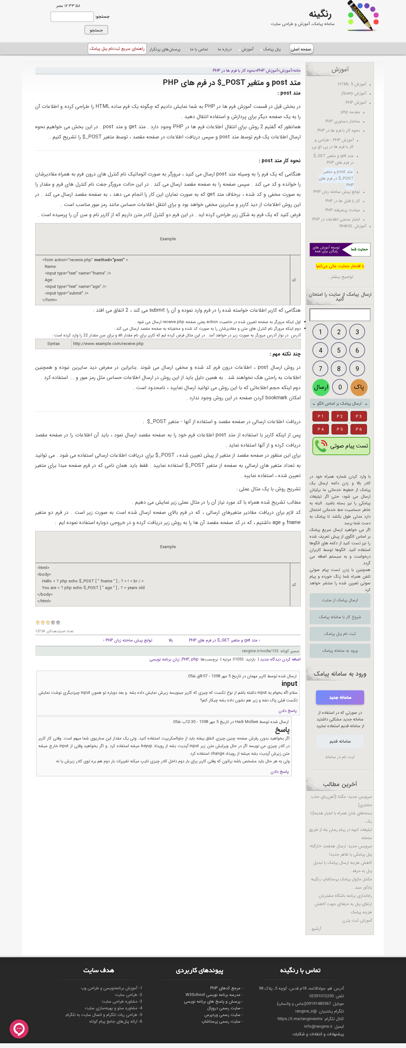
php (195, 659)
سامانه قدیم (340, 741)
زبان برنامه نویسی (164, 659)
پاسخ (282, 729)
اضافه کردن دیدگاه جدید (280, 659)
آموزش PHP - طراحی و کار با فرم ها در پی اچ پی (333, 143)
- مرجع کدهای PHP (226, 988)
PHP (185, 659)
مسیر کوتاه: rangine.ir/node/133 (270, 651)
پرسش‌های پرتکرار (164, 49)
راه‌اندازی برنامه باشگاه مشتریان (345, 895)
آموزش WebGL (352, 226)
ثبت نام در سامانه (340, 757)
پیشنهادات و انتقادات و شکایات (318, 1034)
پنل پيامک (272, 49)
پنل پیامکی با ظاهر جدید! (350, 854)
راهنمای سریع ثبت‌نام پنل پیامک (117, 48)
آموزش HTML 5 (352, 84)
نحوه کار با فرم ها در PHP (234, 70)
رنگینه (320, 14)
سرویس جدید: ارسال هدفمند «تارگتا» (341, 846)
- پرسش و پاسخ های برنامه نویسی (213, 1001)
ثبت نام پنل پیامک (340, 634)
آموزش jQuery (354, 93)
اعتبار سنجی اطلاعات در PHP (336, 219)
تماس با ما (199, 49)
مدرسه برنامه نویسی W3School (213, 995)
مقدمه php (350, 112)
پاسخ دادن (287, 710)
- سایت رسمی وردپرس (223, 1015)
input (290, 684)
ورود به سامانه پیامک (340, 650)
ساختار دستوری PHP (342, 121)
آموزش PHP (267, 70)
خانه (297, 70)
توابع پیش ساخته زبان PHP (336, 192)
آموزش (247, 49)
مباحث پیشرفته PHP (342, 210)
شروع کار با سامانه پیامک (340, 617)
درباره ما (225, 49)
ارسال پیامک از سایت (340, 600)
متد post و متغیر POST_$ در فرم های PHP (336, 179)
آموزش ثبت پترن (357, 920)
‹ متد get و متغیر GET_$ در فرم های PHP (224, 640)
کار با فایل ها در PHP (342, 201)
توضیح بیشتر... (340, 277)
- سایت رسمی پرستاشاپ (222, 1021)
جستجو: (101, 16)
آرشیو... (314, 928)
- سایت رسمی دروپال (225, 1008)
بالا (170, 640)
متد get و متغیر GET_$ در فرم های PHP (333, 159)
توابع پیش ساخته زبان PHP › (127, 640)
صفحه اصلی (301, 49)
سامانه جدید (340, 697)
